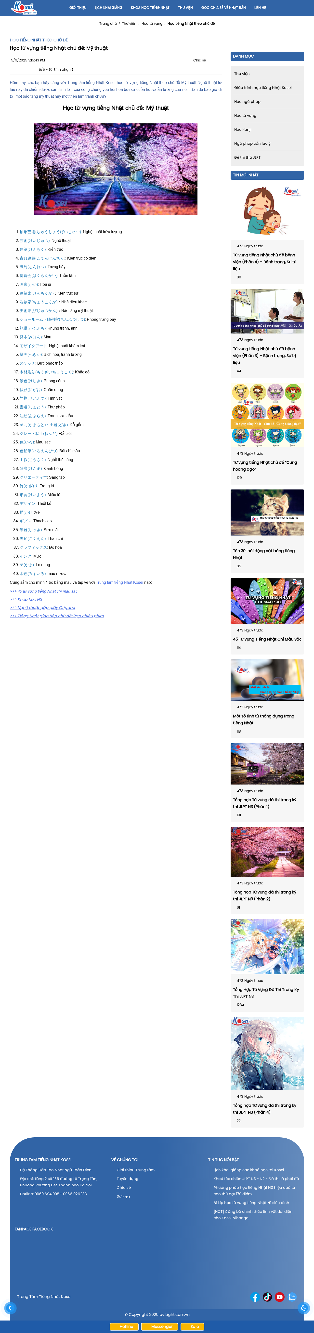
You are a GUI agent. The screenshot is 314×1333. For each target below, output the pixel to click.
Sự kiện (123, 1197)
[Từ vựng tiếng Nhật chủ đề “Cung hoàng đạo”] (267, 415)
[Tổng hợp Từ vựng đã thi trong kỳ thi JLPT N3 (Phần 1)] (267, 764)
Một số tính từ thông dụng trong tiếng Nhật (263, 719)
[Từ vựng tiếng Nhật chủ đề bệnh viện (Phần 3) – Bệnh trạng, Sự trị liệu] (267, 311)
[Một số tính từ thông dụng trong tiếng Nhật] (267, 680)
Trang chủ (108, 24)
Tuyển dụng (127, 1179)
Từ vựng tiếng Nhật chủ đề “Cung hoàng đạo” (265, 466)
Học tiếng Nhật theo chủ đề (191, 24)
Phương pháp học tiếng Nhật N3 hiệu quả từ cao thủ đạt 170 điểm (254, 1191)
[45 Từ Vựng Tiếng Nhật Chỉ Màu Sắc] (267, 601)
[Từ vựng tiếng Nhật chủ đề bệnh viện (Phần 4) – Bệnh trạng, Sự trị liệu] (267, 212)
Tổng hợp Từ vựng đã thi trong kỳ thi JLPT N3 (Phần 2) (264, 895)
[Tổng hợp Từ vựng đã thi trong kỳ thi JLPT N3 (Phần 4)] (267, 1053)
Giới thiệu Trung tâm (136, 1170)
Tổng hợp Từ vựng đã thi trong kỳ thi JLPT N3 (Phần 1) (264, 803)
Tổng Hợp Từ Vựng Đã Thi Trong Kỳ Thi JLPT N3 (266, 993)
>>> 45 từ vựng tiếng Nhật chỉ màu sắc (43, 591)
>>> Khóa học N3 (26, 600)
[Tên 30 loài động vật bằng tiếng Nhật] (267, 512)
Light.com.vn (177, 1315)
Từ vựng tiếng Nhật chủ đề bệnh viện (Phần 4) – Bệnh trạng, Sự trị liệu (264, 262)
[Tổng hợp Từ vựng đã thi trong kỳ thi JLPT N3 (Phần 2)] (267, 852)
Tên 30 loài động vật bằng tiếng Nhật (264, 554)
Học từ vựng (152, 24)
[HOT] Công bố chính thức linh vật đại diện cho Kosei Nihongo (253, 1215)
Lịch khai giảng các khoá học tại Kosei (249, 1170)
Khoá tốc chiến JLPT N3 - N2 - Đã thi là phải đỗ (256, 1179)
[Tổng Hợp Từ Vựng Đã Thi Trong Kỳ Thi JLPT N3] (267, 946)
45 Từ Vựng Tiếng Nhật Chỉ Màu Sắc (267, 639)
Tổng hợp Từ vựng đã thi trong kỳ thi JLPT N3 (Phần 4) (264, 1109)
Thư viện (129, 24)
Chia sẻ (124, 1188)
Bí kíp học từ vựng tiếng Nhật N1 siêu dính (251, 1203)
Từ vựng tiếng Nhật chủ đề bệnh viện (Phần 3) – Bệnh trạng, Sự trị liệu (264, 356)
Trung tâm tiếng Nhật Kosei (119, 582)
